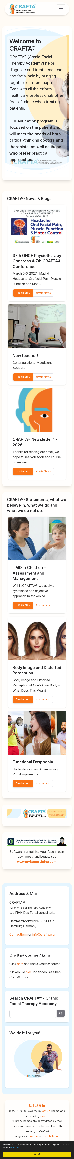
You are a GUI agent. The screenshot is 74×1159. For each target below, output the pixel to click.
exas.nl (44, 1116)
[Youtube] (40, 1106)
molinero (33, 1136)
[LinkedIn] (43, 1106)
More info (14, 1147)
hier (28, 972)
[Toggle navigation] (61, 8)
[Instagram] (36, 1106)
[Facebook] (33, 1106)
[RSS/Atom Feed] (30, 1106)
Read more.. (23, 292)
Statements (43, 605)
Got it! (37, 1154)
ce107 (46, 1110)
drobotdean (52, 1136)
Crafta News (43, 292)
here (20, 964)
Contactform (18, 934)
